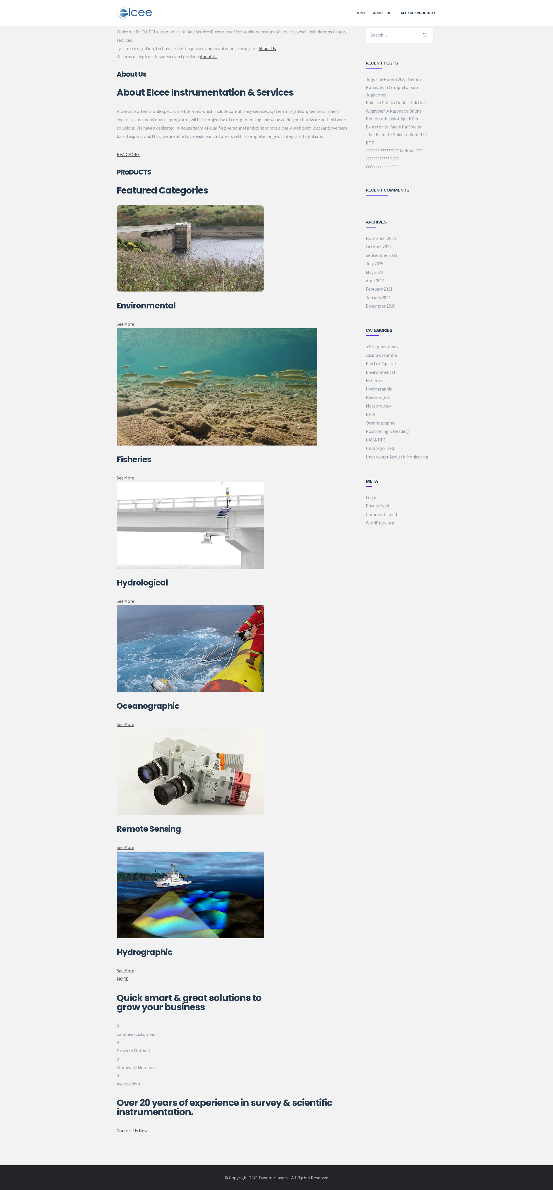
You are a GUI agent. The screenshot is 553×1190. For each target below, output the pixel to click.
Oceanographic (380, 423)
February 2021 (379, 289)
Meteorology (378, 406)
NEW (370, 414)
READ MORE (128, 154)
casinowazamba (381, 355)
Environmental (380, 372)
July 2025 (374, 263)
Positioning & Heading (387, 431)
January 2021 (378, 297)
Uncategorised (380, 448)
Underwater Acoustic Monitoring (397, 457)
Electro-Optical (381, 363)
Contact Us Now (132, 1131)
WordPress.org (380, 523)
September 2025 (381, 255)
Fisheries (374, 380)
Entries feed (377, 506)
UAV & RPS (376, 440)
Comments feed (381, 514)
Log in (372, 497)
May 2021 (374, 272)
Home (360, 13)
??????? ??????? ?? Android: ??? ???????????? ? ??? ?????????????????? (394, 158)
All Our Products (418, 13)
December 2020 (380, 306)
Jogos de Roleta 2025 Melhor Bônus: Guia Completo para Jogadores (393, 87)
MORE (122, 979)
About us (382, 13)
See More (125, 324)
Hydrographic (379, 389)
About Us (267, 48)
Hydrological (378, 397)
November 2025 (381, 238)
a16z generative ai (383, 346)
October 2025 (379, 246)
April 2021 (375, 280)
